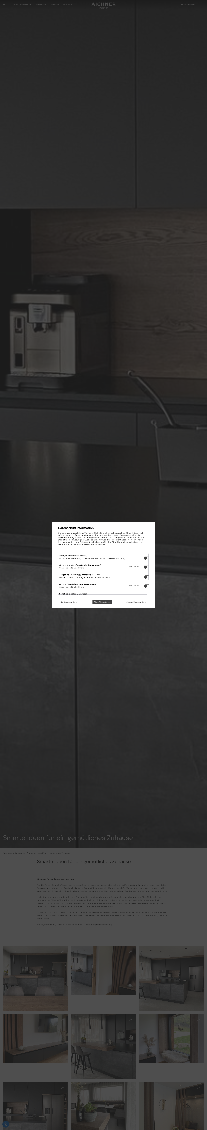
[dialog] (103, 565)
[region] (103, 574)
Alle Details (134, 566)
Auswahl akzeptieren (136, 602)
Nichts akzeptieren (69, 602)
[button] (145, 558)
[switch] (145, 557)
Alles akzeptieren (102, 602)
